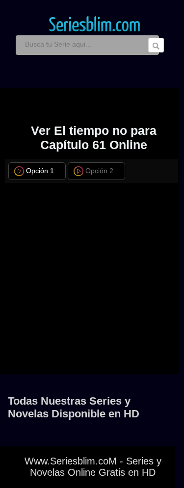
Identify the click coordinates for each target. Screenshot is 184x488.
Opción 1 (40, 171)
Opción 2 (99, 171)
